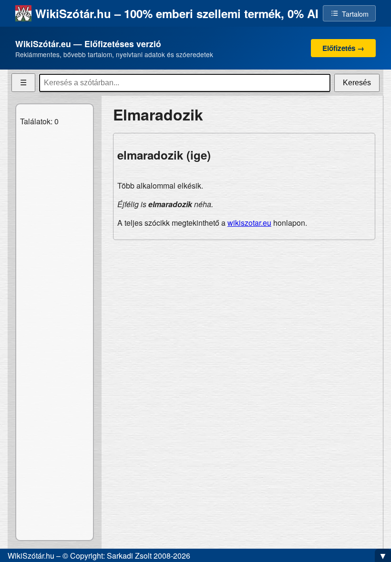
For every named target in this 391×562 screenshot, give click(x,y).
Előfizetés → (343, 48)
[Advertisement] (244, 314)
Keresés (357, 83)
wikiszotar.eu (249, 222)
